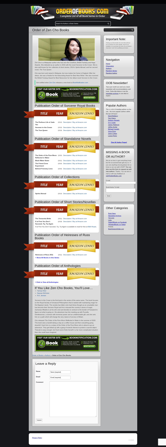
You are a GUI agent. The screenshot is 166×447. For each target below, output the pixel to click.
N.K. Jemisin (41, 295)
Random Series (111, 71)
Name (38, 371)
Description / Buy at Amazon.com (75, 122)
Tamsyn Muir (41, 291)
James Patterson (113, 125)
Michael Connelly (113, 129)
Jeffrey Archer (112, 127)
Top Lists (111, 218)
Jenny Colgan (112, 133)
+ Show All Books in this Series (47, 258)
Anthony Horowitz (114, 120)
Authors (47, 355)
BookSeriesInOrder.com (116, 229)
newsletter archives (112, 93)
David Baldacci (113, 116)
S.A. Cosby (112, 122)
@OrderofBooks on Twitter (117, 224)
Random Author (111, 73)
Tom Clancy (112, 118)
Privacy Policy (37, 438)
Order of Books (37, 355)
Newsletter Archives (114, 216)
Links (110, 220)
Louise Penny (112, 136)
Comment (39, 382)
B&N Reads (92, 227)
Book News (112, 213)
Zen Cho (52, 82)
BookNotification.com (80, 82)
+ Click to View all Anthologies (46, 282)
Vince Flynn (112, 131)
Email (38, 377)
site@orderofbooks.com (114, 176)
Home (108, 64)
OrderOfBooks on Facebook (117, 222)
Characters (110, 66)
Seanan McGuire (43, 293)
